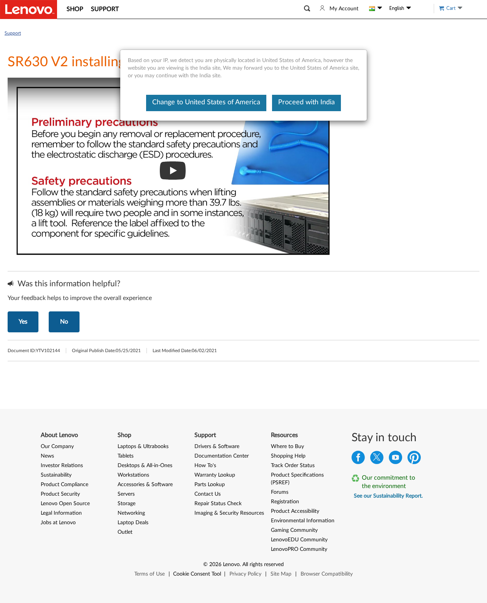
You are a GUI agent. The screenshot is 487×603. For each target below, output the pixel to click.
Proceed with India (306, 102)
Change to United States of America (206, 102)
